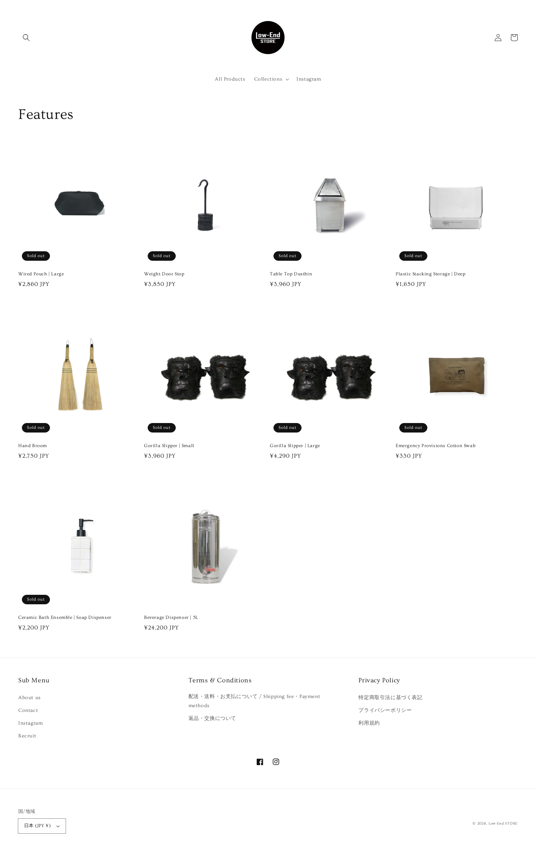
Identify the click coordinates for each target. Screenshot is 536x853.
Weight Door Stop (164, 273)
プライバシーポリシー (385, 710)
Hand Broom (32, 445)
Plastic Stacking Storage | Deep (431, 273)
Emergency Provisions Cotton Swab (435, 445)
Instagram (30, 723)
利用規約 (369, 723)
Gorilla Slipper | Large (295, 445)
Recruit (27, 736)
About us (29, 698)
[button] (26, 38)
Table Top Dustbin (291, 273)
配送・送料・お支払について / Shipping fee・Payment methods (255, 701)
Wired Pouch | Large (41, 273)
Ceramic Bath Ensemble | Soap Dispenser (65, 617)
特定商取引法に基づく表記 (390, 698)
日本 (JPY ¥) (37, 825)
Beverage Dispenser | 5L (171, 617)
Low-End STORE (503, 823)
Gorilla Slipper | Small (169, 445)
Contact (28, 710)
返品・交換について (212, 718)
